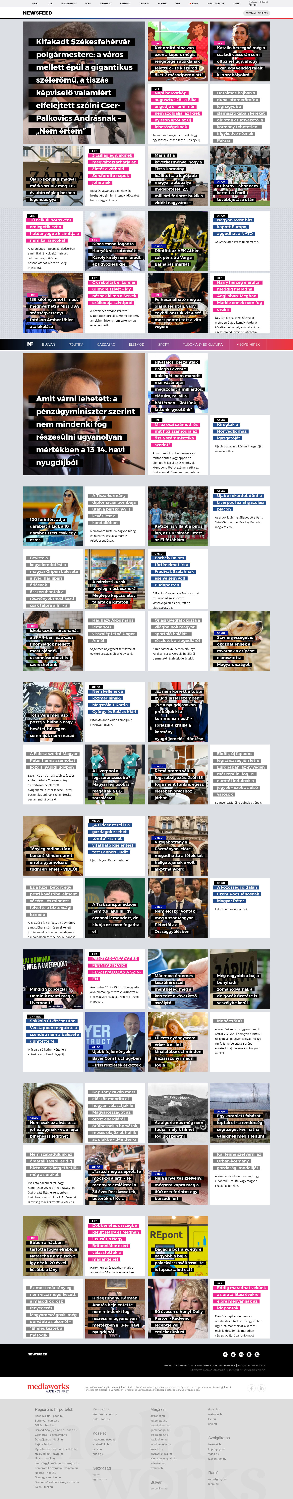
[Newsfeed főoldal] (37, 1354)
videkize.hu (157, 1463)
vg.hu (96, 1474)
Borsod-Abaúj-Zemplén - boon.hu (56, 1429)
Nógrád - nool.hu (45, 1472)
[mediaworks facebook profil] (252, 1388)
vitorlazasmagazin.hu (163, 1458)
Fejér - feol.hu (44, 1444)
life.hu (212, 1419)
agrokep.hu (100, 1479)
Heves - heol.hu (45, 1458)
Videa (88, 3)
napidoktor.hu (159, 1439)
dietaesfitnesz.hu (161, 1453)
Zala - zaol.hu (101, 1419)
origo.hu (98, 1453)
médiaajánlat (258, 1366)
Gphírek (162, 3)
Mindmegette (68, 3)
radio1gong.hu (217, 1479)
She (178, 3)
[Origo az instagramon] (241, 1354)
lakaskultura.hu (160, 1425)
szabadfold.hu (101, 1444)
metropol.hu (215, 1414)
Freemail (125, 3)
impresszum (244, 1366)
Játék (237, 3)
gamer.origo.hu (160, 1429)
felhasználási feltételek (204, 1366)
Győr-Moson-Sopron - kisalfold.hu (56, 1449)
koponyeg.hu (216, 1449)
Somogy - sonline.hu (48, 1477)
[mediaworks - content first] (48, 1388)
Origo (35, 3)
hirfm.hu (213, 1483)
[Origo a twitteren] (233, 1354)
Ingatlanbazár (215, 3)
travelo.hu (156, 1449)
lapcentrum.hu (217, 1458)
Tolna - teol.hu (44, 1486)
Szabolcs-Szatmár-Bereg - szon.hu (57, 1482)
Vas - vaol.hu (101, 1409)
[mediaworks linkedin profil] (261, 1388)
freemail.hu (215, 1444)
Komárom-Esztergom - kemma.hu (56, 1468)
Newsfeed (105, 3)
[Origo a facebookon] (225, 1354)
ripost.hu (213, 1409)
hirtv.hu (97, 1449)
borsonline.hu (159, 1488)
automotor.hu (158, 1420)
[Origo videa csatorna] (249, 1354)
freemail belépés (257, 13)
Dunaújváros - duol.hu (49, 1439)
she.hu (212, 1423)
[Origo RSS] (257, 1354)
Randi (195, 3)
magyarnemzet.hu (104, 1439)
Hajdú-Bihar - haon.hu (49, 1453)
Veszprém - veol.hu (105, 1414)
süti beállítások (227, 1366)
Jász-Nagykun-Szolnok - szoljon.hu (57, 1463)
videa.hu (213, 1453)
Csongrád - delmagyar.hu (51, 1434)
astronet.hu (157, 1415)
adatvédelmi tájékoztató (176, 1366)
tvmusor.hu (157, 1468)
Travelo (143, 3)
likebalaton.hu (159, 1434)
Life (50, 3)
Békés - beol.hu (45, 1425)
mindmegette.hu (160, 1444)
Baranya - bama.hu (47, 1420)
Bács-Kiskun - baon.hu (49, 1415)
